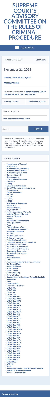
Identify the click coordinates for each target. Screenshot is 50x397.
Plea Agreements (14, 223)
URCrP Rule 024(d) (14, 329)
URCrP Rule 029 (13, 344)
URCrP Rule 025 (13, 331)
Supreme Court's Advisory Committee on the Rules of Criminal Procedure (25, 21)
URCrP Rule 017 (13, 316)
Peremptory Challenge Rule (18, 220)
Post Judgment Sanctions (17, 229)
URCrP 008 (11, 290)
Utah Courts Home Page (10, 394)
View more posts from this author (16, 119)
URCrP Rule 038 (13, 355)
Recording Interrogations (17, 253)
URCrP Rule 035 (13, 351)
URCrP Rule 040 (13, 357)
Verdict (10, 366)
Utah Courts (41, 59)
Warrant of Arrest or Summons (19, 370)
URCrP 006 (11, 288)
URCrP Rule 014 (13, 307)
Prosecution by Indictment (17, 246)
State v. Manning (13, 273)
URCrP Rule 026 (13, 336)
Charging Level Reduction (17, 179)
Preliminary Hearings (15, 238)
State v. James (12, 270)
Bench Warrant (32, 91)
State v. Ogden (13, 275)
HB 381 (10, 199)
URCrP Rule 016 (13, 314)
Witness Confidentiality (16, 373)
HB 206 (10, 194)
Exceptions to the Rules (16, 186)
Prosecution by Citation (16, 244)
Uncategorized (12, 283)
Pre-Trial (10, 233)
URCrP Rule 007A (14, 299)
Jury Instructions (13, 207)
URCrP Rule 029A (14, 346)
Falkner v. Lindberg (14, 192)
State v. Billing (12, 268)
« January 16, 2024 (11, 101)
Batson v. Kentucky (14, 175)
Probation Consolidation (16, 240)
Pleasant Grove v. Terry (16, 227)
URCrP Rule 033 (13, 349)
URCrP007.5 (12, 362)
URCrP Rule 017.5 (27, 94)
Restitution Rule (13, 257)
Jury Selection (12, 210)
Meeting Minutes (11, 82)
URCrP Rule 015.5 (14, 310)
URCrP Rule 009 (13, 303)
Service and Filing (13, 264)
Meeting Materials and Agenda (17, 77)
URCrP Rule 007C (14, 301)
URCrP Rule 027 (13, 338)
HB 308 (10, 196)
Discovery (11, 181)
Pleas (9, 225)
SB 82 (9, 260)
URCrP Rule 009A (14, 305)
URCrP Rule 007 (13, 296)
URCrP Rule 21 (13, 360)
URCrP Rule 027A (14, 340)
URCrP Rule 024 (13, 327)
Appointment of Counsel (17, 164)
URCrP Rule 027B (14, 342)
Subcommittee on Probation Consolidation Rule (26, 277)
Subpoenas (11, 279)
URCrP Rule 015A (14, 312)
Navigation (27, 48)
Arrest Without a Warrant (17, 170)
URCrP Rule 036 (13, 353)
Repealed (10, 255)
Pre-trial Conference (15, 236)
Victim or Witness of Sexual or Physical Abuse (25, 368)
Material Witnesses (14, 216)
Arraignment (12, 166)
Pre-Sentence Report (15, 231)
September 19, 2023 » (37, 101)
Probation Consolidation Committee (21, 242)
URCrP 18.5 (13, 94)
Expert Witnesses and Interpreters (21, 188)
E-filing (9, 183)
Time (9, 281)
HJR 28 (9, 201)
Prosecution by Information (18, 249)
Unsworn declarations (15, 286)
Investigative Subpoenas (17, 203)
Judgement (11, 205)
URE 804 (10, 364)
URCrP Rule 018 (13, 320)
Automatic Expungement (17, 173)
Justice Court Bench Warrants (19, 212)
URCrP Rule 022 (13, 325)
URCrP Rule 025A (14, 333)
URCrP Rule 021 (13, 323)
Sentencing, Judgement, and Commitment (23, 262)
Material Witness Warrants (17, 214)
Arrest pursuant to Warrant (18, 168)
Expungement (12, 190)
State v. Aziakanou (14, 266)
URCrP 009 (11, 292)
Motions (10, 218)
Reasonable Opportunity (17, 251)
